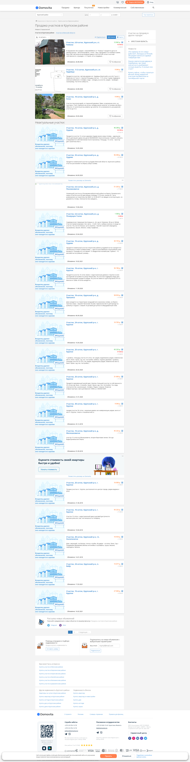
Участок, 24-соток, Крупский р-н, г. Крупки (82, 323)
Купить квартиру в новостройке (84, 696)
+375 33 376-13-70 (71, 728)
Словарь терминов (96, 714)
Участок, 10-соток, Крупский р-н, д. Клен (82, 98)
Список (112, 37)
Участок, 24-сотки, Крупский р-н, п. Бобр (82, 565)
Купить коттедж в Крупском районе (51, 700)
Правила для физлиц (116, 714)
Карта (121, 37)
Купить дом (77, 700)
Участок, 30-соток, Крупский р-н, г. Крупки (82, 405)
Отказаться (126, 756)
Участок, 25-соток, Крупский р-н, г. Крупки (82, 351)
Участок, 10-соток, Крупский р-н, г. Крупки (82, 269)
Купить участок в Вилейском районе (51, 677)
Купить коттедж (78, 703)
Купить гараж (78, 706)
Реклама (80, 714)
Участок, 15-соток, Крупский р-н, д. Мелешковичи (82, 432)
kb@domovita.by (101, 728)
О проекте (67, 714)
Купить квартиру (79, 693)
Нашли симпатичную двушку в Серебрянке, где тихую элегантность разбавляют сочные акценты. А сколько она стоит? (140, 65)
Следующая (83, 632)
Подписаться (95, 651)
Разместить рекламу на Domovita (79, 180)
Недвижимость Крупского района (47, 21)
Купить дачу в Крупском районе (50, 703)
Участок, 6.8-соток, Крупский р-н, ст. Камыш (83, 43)
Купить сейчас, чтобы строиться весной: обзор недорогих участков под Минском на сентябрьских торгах (140, 75)
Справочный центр (139, 733)
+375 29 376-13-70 (71, 725)
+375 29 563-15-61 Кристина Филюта (108, 725)
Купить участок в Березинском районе (52, 670)
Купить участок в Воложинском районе (52, 680)
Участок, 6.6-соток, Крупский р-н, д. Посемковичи (82, 188)
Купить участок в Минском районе (51, 667)
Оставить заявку (52, 649)
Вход (151, 2)
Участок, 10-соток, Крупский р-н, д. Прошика (82, 296)
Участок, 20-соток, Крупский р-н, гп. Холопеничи (82, 538)
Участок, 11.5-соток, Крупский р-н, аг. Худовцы (83, 71)
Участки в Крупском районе (44, 33)
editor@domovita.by (71, 731)
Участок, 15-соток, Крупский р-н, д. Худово (82, 129)
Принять (108, 756)
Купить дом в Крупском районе (50, 706)
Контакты (132, 722)
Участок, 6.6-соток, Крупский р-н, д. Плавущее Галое (82, 215)
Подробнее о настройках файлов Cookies (144, 756)
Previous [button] (37, 52)
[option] (50, 52)
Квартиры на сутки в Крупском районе (52, 693)
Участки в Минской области (65, 33)
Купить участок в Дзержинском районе (52, 684)
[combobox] (49, 14)
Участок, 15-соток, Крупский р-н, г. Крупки (82, 511)
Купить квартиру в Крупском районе (51, 696)
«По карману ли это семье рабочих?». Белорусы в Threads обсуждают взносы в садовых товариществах (140, 55)
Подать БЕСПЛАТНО (136, 2)
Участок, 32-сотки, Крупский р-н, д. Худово (82, 156)
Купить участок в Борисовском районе (52, 674)
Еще (148, 15)
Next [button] (62, 52)
